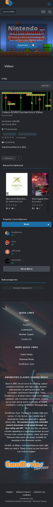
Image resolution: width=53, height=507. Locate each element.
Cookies (27, 495)
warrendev (16, 260)
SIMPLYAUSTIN (15, 201)
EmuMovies (16, 232)
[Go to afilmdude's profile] (7, 251)
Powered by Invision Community (18, 501)
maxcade (8, 115)
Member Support (26, 334)
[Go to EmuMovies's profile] (7, 233)
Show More (27, 268)
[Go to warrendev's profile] (7, 261)
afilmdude (15, 250)
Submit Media (26, 354)
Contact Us (26, 339)
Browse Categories (22, 288)
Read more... (23, 45)
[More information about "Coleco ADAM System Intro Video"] (26, 101)
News (26, 320)
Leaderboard (26, 330)
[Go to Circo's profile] (7, 242)
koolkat (38, 201)
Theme (9, 492)
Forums (26, 325)
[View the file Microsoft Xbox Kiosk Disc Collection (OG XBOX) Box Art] (17, 184)
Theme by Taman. (40, 501)
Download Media (26, 359)
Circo (47, 53)
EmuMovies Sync (26, 364)
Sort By (45, 86)
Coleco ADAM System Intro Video (22, 112)
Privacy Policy (23, 492)
